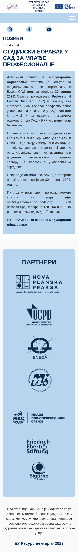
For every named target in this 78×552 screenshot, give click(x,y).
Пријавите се (39, 30)
